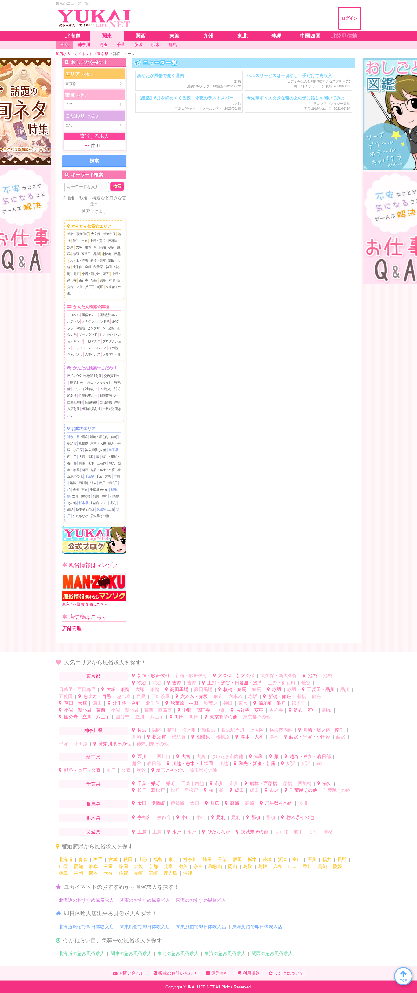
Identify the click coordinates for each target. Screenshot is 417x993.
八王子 (157, 716)
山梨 (63, 866)
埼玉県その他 (170, 770)
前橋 (96, 496)
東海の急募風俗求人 (225, 953)
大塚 (139, 689)
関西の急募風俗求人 (272, 953)
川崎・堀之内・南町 (103, 437)
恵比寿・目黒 (111, 254)
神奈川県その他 (95, 450)
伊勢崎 (177, 803)
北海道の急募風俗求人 (82, 953)
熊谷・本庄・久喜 (102, 470)
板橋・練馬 (234, 689)
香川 (307, 866)
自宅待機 (106, 402)
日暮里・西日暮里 (77, 689)
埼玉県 (113, 450)
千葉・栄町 (103, 476)
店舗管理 (72, 628)
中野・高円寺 (196, 710)
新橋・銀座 (98, 260)
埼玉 (207, 859)
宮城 (113, 859)
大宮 (82, 456)
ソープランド (88, 334)
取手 (298, 831)
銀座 (316, 696)
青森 (83, 859)
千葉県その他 (99, 489)
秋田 (127, 859)
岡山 (232, 866)
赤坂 (252, 696)
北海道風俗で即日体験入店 (86, 926)
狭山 (320, 763)
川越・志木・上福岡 (92, 463)
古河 (313, 831)
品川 (345, 689)
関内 (156, 729)
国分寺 (122, 716)
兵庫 (168, 866)
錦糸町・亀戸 (272, 703)
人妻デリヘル (112, 354)
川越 (223, 763)
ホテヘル (73, 321)
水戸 (176, 831)
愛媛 (337, 866)
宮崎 (153, 873)
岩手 (98, 859)
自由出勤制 (74, 402)
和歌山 (215, 866)
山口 (292, 866)
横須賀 (71, 443)
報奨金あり (77, 382)
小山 (104, 503)
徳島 (63, 873)
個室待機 (91, 402)
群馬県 (93, 803)
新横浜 (209, 729)
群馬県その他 (278, 803)
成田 (76, 489)
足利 (113, 503)
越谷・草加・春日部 (310, 756)
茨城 (267, 859)
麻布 (218, 696)
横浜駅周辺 (232, 729)
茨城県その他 (99, 516)
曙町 (171, 729)
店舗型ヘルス (109, 315)
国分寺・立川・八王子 (87, 716)
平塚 (63, 743)
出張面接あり (91, 409)
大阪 (138, 866)
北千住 (153, 703)
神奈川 (190, 859)
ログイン (349, 18)
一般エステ (92, 341)
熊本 (93, 873)
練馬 (256, 689)
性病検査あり (88, 395)
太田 (194, 803)
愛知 (78, 866)
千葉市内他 (192, 783)
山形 (142, 859)
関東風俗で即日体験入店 (145, 926)
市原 (84, 489)
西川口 (71, 456)
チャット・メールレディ (89, 348)
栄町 (170, 783)
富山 (297, 859)
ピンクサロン (96, 328)
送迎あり (106, 389)
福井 (327, 859)
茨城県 (101, 509)
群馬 (237, 859)
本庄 (111, 770)
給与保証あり (92, 376)
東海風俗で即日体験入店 (257, 926)
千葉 (222, 859)
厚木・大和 (98, 443)
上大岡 (257, 729)
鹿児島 (170, 873)
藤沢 (340, 736)
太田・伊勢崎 (81, 496)
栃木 (252, 859)
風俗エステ (89, 315)
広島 (277, 866)
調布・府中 (107, 280)
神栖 (328, 831)
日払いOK (74, 376)
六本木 (235, 696)
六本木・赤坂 (79, 260)
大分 (108, 873)
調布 (327, 710)
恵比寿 (124, 696)
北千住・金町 (82, 267)
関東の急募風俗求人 (131, 953)
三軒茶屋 (160, 696)
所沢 (85, 470)
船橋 (287, 783)
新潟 (282, 859)
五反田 (66, 696)
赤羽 (76, 254)
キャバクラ (74, 354)
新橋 (301, 696)
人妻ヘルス (92, 354)
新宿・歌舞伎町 (78, 234)
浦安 (93, 483)
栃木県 (83, 503)
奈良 (198, 866)
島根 (262, 866)
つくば (281, 831)
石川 (312, 859)
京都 (153, 866)
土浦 (110, 509)
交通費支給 (111, 376)
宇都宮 (94, 503)
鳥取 (247, 866)
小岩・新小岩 (125, 710)
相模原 (83, 443)
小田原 (81, 743)
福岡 (78, 873)
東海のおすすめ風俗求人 (201, 900)
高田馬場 (99, 247)
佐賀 (123, 873)
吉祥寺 (276, 710)
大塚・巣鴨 (83, 247)
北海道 (66, 859)
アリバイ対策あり (85, 389)
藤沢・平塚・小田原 (309, 736)
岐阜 (93, 866)
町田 (100, 287)
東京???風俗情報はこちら (85, 604)
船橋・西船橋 (79, 483)
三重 (108, 866)
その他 (113, 348)
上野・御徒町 (282, 682)
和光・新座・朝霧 (257, 763)
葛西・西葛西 (158, 710)
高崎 (104, 496)
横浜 (84, 437)
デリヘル (73, 315)
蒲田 (97, 703)
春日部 (154, 763)
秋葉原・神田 (102, 267)
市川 (117, 476)
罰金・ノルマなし (99, 382)
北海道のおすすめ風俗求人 (86, 900)
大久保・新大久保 (103, 234)
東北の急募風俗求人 (178, 953)
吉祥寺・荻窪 (88, 280)
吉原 (84, 241)
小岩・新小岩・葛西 (95, 274)
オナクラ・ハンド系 (95, 321)
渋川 (302, 803)
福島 (157, 859)
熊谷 (141, 770)
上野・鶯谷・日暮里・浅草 (234, 682)
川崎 (136, 736)
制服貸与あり (109, 395)
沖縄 (187, 873)
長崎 (138, 873)
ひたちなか (80, 516)
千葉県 (89, 476)
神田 (228, 703)
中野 (220, 710)
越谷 (136, 763)
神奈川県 (73, 437)
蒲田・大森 (75, 703)
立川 (139, 716)
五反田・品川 (90, 254)
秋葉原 (211, 703)
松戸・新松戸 (108, 483)
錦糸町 (298, 703)
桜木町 (189, 729)
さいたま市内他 (227, 756)
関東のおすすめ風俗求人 (145, 900)
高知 (322, 866)
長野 (341, 859)
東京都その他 (223, 716)
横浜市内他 (281, 729)
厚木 (273, 736)
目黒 (141, 696)
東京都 (93, 676)
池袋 (312, 675)
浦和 (90, 456)
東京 (243, 703)
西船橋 (305, 783)
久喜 (126, 770)
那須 (70, 509)
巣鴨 (154, 689)
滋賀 (183, 866)
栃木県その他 (85, 509)
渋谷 (76, 241)
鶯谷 (305, 682)
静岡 (123, 866)
